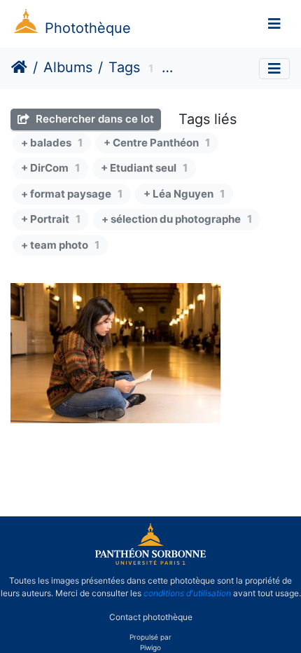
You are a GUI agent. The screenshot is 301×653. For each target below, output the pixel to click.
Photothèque (88, 28)
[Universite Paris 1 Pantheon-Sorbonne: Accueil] (150, 562)
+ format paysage (71, 193)
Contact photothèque (150, 617)
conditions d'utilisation (187, 593)
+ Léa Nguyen (184, 193)
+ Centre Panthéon (157, 142)
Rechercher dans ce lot (93, 118)
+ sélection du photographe (177, 219)
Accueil (19, 67)
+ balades (52, 142)
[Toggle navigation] (274, 23)
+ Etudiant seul (144, 167)
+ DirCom (50, 167)
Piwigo (150, 647)
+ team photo (60, 245)
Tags (124, 67)
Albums (67, 67)
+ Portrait (50, 219)
